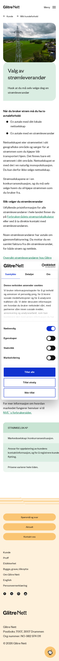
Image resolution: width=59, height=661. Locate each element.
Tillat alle (29, 372)
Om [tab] (48, 274)
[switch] (50, 338)
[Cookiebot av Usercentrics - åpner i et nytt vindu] (42, 266)
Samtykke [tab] (10, 274)
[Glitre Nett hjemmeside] (11, 7)
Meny (47, 7)
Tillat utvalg (29, 382)
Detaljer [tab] (29, 274)
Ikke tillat (29, 392)
